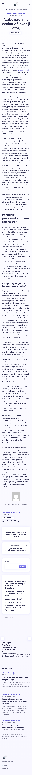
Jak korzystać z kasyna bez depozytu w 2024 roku (14, 593)
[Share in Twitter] (8, 521)
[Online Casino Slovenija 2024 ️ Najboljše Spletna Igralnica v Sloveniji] (16, 533)
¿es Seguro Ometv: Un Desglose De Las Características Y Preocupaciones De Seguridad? (9, 649)
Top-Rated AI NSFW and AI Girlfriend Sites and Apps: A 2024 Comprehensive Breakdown (16, 584)
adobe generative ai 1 (13, 599)
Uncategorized (15, 32)
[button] (3, 4)
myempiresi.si (23, 70)
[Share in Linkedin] (15, 521)
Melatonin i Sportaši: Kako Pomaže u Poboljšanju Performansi (15, 607)
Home (5, 9)
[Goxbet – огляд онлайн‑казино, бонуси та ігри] (16, 548)
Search (7, 561)
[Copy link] (18, 521)
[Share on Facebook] (11, 521)
